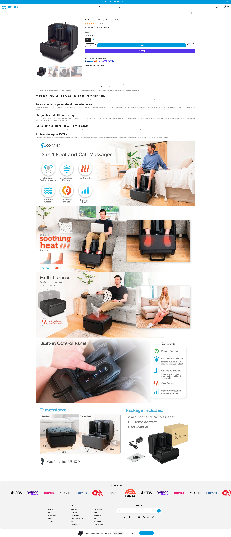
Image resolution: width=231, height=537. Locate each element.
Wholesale (50, 518)
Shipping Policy (98, 515)
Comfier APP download (77, 518)
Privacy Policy (98, 521)
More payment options (140, 54)
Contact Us (74, 509)
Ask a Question (101, 65)
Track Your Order (75, 524)
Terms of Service (98, 524)
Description (106, 85)
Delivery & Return (90, 65)
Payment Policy (98, 518)
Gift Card (50, 521)
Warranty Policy (98, 509)
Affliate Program (52, 515)
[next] (78, 42)
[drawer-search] (217, 7)
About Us (50, 509)
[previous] (39, 42)
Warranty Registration (76, 515)
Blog (49, 512)
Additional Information (122, 85)
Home (37, 13)
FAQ (72, 521)
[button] (189, 45)
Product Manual (75, 512)
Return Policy (97, 512)
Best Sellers (43, 13)
